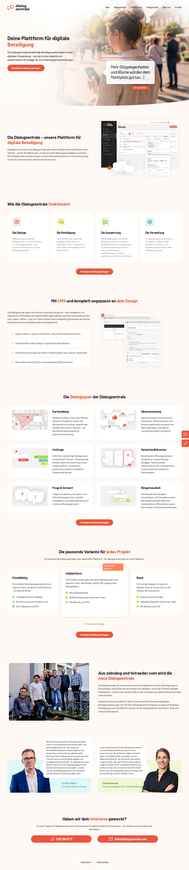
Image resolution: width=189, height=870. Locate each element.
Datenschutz (103, 862)
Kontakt (178, 7)
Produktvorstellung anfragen (26, 68)
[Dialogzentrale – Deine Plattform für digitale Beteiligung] (18, 7)
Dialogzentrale (120, 7)
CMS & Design (136, 7)
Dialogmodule (152, 7)
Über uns (167, 7)
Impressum (86, 862)
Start (107, 7)
